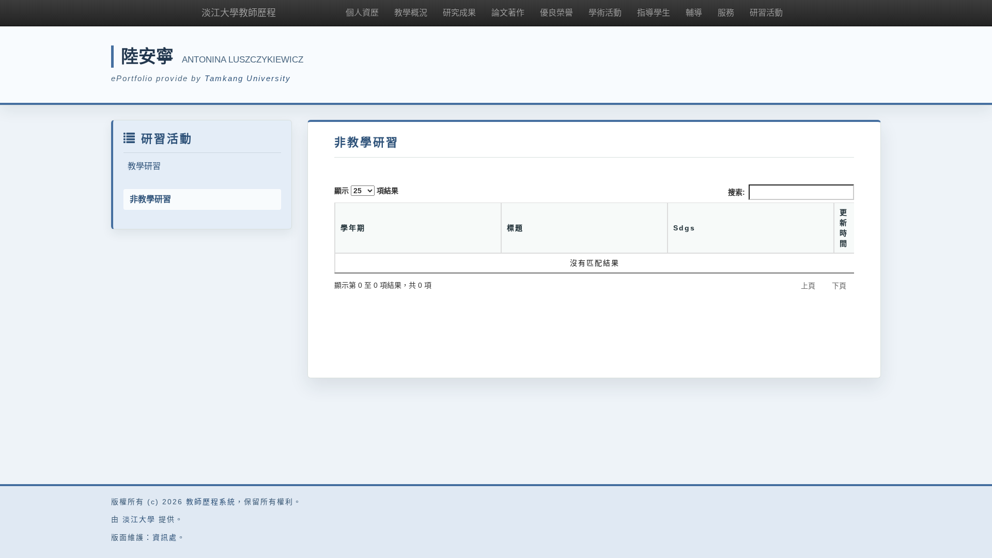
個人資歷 (362, 12)
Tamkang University (248, 78)
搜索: (736, 192)
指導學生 (653, 12)
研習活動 (766, 12)
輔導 (694, 12)
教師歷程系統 (211, 502)
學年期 (352, 228)
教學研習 (144, 166)
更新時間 (844, 227)
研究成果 (459, 12)
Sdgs (684, 228)
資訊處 (164, 537)
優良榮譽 (556, 12)
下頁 (839, 286)
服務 (726, 12)
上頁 (808, 286)
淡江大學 (139, 519)
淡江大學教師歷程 (239, 13)
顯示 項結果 (366, 191)
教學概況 (410, 12)
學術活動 (605, 12)
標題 (515, 228)
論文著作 (507, 12)
